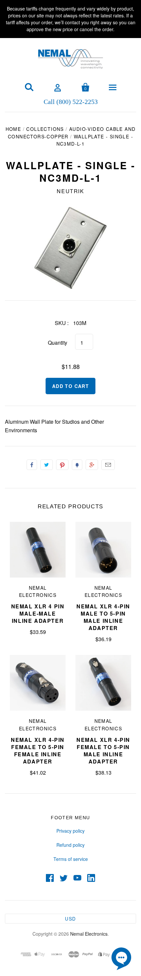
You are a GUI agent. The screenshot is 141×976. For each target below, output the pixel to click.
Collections (45, 129)
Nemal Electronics (89, 933)
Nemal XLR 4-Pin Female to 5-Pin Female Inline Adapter (38, 750)
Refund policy (70, 845)
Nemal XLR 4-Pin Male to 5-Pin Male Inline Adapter (103, 617)
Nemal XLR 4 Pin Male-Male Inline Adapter (38, 613)
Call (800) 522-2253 (71, 101)
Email (108, 464)
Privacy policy (70, 830)
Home (13, 129)
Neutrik (70, 191)
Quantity (57, 342)
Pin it (62, 464)
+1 (92, 464)
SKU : (62, 323)
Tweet (46, 464)
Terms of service (70, 859)
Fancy (77, 464)
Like (32, 464)
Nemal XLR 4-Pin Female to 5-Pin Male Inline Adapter (103, 750)
